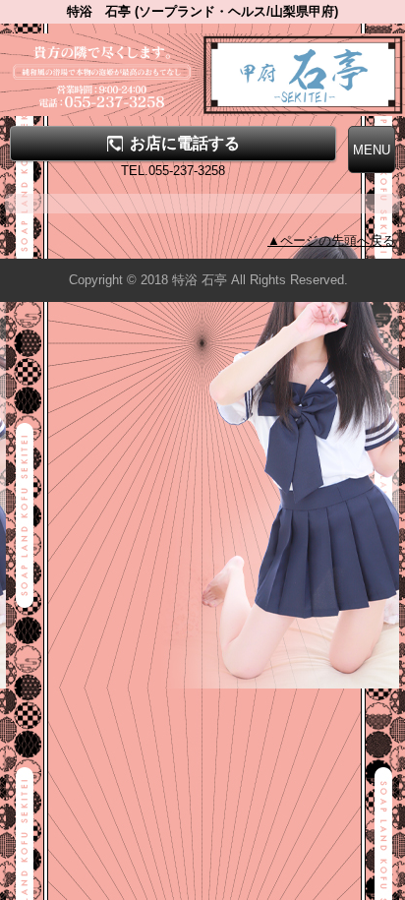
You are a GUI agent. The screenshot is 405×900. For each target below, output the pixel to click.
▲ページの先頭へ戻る (331, 240)
